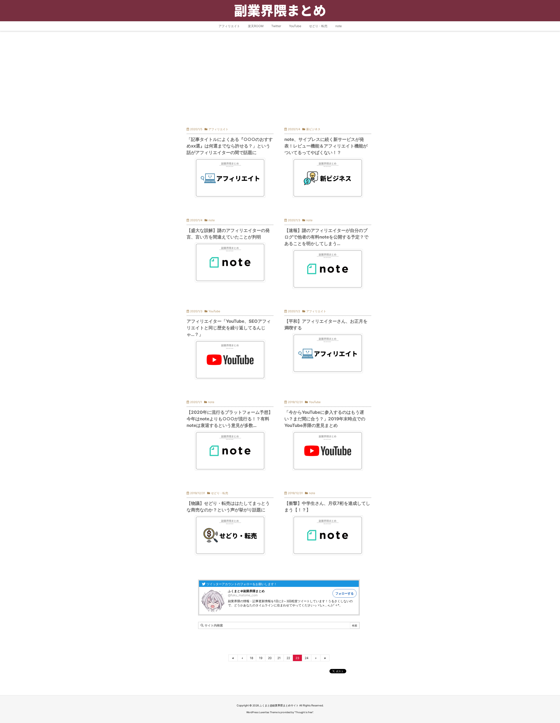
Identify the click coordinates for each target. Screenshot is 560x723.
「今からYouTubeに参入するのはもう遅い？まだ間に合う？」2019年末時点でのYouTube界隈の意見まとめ (324, 419)
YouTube (214, 311)
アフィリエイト (218, 129)
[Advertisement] (279, 75)
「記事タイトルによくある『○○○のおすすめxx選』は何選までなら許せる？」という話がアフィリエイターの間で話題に (230, 146)
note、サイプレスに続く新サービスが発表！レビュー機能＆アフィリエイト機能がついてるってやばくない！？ (326, 146)
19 (260, 658)
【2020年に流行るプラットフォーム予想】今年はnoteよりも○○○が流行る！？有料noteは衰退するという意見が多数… (230, 419)
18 (251, 658)
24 (306, 658)
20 (270, 658)
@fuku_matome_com (243, 595)
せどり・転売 (219, 493)
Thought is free (303, 712)
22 (288, 658)
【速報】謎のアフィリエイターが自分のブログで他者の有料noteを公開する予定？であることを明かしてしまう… (326, 237)
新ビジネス (313, 129)
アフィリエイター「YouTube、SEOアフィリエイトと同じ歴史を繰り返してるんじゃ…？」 (229, 328)
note (211, 220)
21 (279, 658)
